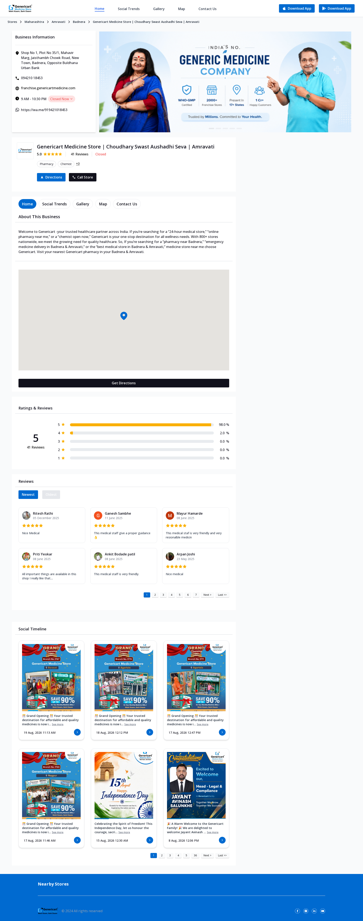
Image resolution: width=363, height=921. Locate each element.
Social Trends (129, 9)
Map (181, 9)
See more (57, 724)
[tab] (27, 204)
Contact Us (208, 9)
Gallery (159, 9)
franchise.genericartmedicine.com (48, 88)
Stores (12, 22)
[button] (124, 316)
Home (99, 8)
